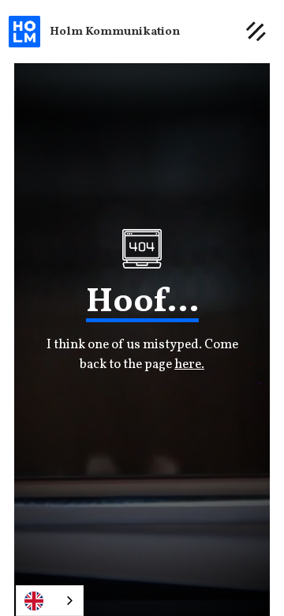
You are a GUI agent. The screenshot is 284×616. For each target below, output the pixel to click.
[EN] (50, 600)
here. (189, 364)
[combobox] (50, 600)
